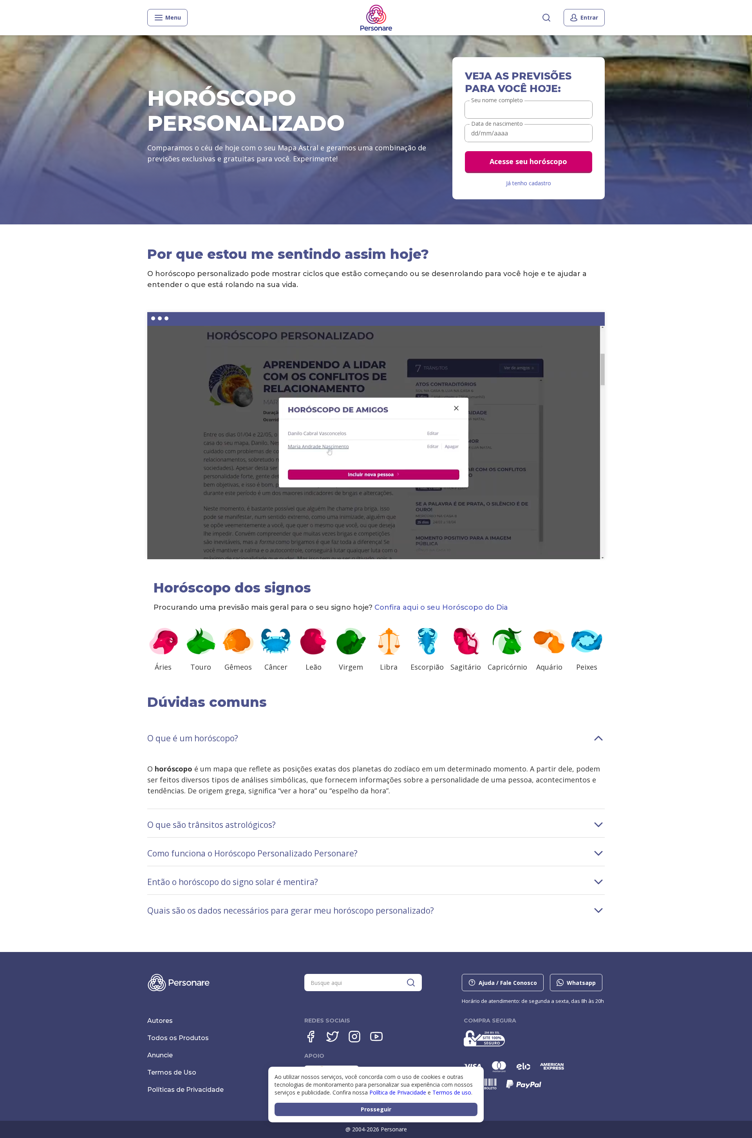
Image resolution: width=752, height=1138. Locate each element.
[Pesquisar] (546, 17)
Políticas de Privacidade (185, 1089)
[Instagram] (354, 1036)
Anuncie (160, 1055)
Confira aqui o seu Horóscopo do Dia (441, 607)
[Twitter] (332, 1036)
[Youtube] (376, 1036)
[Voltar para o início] (376, 18)
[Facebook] (310, 1036)
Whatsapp (581, 982)
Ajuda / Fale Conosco (508, 982)
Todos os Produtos (178, 1038)
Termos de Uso (171, 1072)
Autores (160, 1020)
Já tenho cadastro (528, 183)
